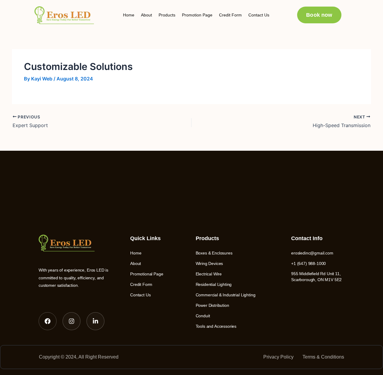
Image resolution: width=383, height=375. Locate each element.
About (146, 15)
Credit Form (230, 15)
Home (128, 15)
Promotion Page (197, 15)
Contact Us (258, 15)
